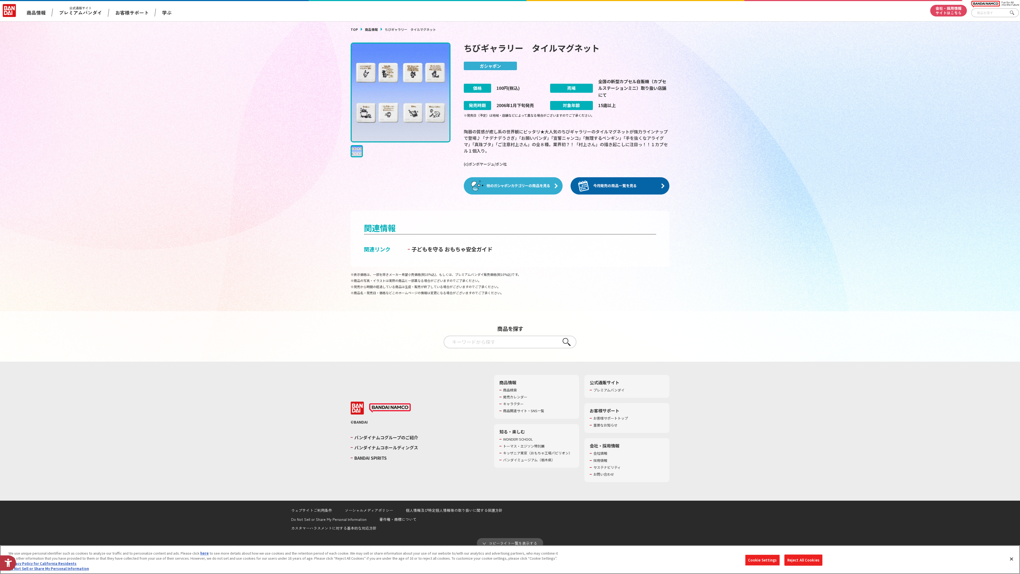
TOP (354, 29)
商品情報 (371, 29)
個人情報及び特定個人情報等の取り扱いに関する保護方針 (454, 510)
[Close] (1011, 559)
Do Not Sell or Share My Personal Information (329, 519)
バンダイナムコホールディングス (386, 447)
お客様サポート (132, 12)
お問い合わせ (603, 474)
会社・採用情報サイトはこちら (949, 10)
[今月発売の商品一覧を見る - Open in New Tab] (620, 186)
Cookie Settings (762, 560)
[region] (510, 559)
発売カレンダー (515, 397)
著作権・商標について (397, 519)
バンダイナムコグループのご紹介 (386, 437)
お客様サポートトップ (610, 418)
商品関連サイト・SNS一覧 (523, 410)
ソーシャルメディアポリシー (369, 510)
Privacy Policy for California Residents (42, 563)
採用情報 (600, 460)
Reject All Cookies (803, 560)
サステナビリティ (607, 467)
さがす (1015, 13)
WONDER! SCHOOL (518, 439)
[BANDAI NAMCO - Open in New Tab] (390, 408)
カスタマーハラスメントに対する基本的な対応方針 (334, 528)
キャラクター (513, 404)
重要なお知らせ (605, 425)
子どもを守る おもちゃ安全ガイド (451, 249)
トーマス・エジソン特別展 (524, 446)
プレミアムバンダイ (608, 390)
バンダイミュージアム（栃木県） (529, 460)
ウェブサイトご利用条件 (311, 510)
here (204, 553)
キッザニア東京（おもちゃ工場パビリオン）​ (537, 453)
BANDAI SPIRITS (370, 458)
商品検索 (510, 390)
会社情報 (600, 453)
